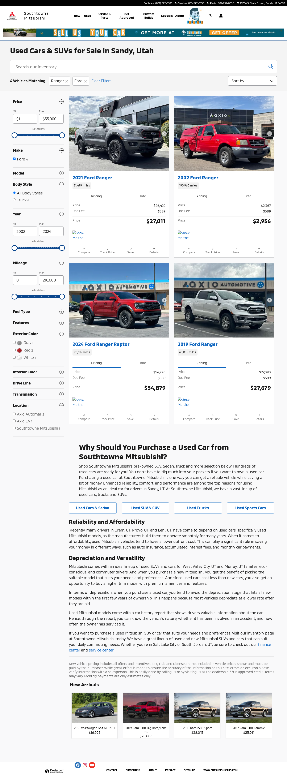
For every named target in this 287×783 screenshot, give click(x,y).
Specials (167, 15)
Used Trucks (198, 507)
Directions (133, 770)
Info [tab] (143, 196)
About (179, 15)
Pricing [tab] (96, 196)
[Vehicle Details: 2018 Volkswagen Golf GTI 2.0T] (94, 710)
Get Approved (127, 16)
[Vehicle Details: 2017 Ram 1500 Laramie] (249, 710)
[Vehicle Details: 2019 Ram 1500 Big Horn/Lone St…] (146, 710)
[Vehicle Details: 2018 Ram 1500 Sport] (197, 710)
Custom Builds (148, 16)
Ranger (57, 80)
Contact (111, 770)
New (77, 15)
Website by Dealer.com (54, 771)
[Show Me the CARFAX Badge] (186, 236)
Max (41, 111)
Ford (78, 80)
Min (15, 111)
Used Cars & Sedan (92, 507)
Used (87, 15)
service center (101, 650)
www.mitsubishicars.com (220, 770)
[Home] (12, 16)
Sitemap (189, 770)
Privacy (170, 770)
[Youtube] (92, 765)
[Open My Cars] (219, 15)
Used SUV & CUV (145, 507)
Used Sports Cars (250, 507)
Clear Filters (101, 80)
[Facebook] (78, 765)
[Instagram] (85, 765)
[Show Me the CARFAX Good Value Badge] (80, 402)
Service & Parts (104, 16)
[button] (119, 185)
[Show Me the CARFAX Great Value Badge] (80, 236)
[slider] (14, 135)
